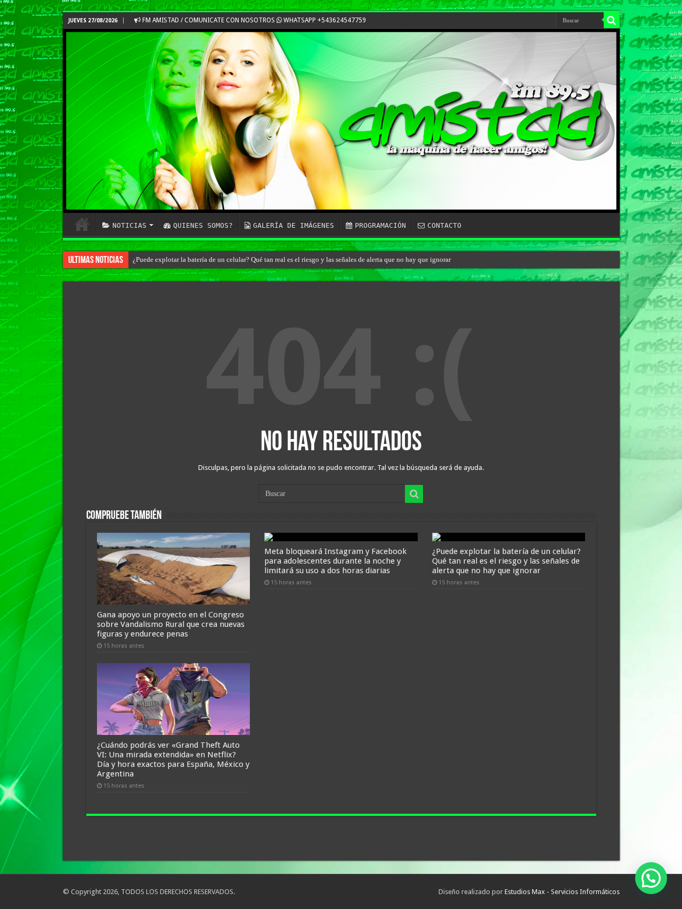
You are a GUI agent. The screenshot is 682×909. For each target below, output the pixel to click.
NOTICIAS (129, 225)
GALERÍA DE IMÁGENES (293, 225)
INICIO (82, 224)
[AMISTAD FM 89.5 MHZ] (341, 121)
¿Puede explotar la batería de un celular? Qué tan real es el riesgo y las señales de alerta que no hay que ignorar (506, 561)
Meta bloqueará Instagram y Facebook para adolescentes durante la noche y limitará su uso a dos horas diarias (335, 561)
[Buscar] (612, 20)
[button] (651, 878)
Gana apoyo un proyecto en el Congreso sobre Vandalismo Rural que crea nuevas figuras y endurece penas (171, 624)
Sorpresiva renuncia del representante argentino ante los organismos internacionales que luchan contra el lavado (294, 259)
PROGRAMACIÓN (380, 225)
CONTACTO (444, 225)
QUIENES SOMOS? (203, 225)
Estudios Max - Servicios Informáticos (562, 892)
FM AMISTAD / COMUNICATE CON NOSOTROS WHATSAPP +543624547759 (253, 20)
